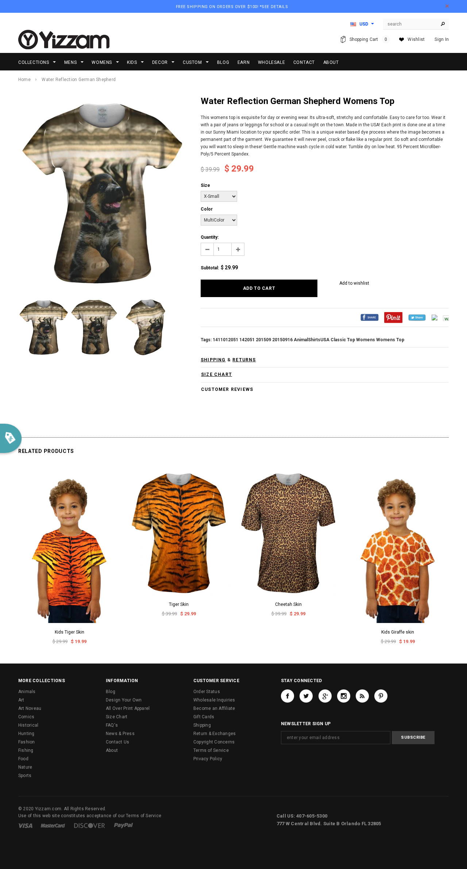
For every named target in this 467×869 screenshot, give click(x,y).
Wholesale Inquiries (214, 700)
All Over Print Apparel (128, 708)
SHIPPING (213, 359)
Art (21, 700)
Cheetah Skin (288, 604)
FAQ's (112, 725)
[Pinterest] (393, 317)
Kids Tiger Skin (69, 632)
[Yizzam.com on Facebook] (287, 696)
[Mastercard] (53, 825)
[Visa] (25, 825)
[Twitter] (417, 317)
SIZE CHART (216, 374)
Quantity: (210, 237)
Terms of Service (211, 750)
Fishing (26, 750)
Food (23, 758)
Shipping (202, 725)
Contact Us (117, 742)
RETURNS (244, 359)
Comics (26, 716)
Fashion (26, 742)
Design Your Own (124, 700)
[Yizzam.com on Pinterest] (380, 696)
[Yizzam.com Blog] (362, 696)
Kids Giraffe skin (397, 632)
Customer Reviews (227, 389)
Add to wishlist (354, 283)
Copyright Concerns (214, 742)
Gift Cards (203, 716)
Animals (27, 691)
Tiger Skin (179, 604)
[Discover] (89, 825)
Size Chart (116, 716)
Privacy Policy (207, 758)
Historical (28, 725)
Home (24, 79)
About (112, 750)
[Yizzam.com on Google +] (325, 696)
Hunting (26, 733)
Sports (24, 775)
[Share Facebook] (369, 317)
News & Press (120, 733)
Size (205, 185)
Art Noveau (29, 708)
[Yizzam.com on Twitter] (306, 696)
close (447, 6)
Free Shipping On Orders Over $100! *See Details (232, 6)
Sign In (442, 39)
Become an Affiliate (214, 708)
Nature (25, 767)
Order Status (206, 691)
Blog (110, 691)
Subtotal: (210, 267)
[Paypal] (123, 825)
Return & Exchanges (214, 733)
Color (207, 209)
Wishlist (416, 39)
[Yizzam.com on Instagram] (343, 696)
